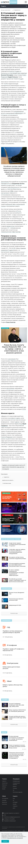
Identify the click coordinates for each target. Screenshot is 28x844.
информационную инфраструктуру (11, 232)
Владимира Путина (18, 183)
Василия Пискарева (7, 75)
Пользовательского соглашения (15, 838)
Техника (15, 788)
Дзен (14, 808)
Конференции (16, 781)
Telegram (15, 806)
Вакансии (4, 802)
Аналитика (4, 783)
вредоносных (10, 226)
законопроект (12, 359)
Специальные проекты (16, 783)
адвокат (17, 422)
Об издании (5, 798)
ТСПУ (23, 409)
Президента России (6, 183)
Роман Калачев (10, 322)
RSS (5, 815)
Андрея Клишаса (13, 77)
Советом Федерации (7, 437)
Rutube (14, 804)
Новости (4, 781)
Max (14, 798)
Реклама (4, 800)
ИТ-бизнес (13, 2)
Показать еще (14, 613)
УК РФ (6, 83)
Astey (20, 424)
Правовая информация (10, 821)
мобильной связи (11, 204)
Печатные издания (17, 792)
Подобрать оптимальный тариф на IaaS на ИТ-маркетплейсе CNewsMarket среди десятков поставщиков (13, 467)
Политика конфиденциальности (12, 817)
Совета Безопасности (13, 187)
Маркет (15, 786)
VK (13, 800)
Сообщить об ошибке (9, 819)
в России (18, 211)
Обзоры (4, 787)
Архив (3, 789)
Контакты (4, 804)
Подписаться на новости (7, 480)
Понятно (5, 841)
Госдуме (21, 79)
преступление (5, 193)
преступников (10, 388)
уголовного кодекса (14, 418)
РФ (7, 95)
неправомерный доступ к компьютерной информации (12, 112)
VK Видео (15, 802)
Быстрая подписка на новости (11, 813)
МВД (11, 191)
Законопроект (5, 181)
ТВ (13, 790)
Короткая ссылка (7, 483)
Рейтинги (4, 785)
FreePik (24, 163)
